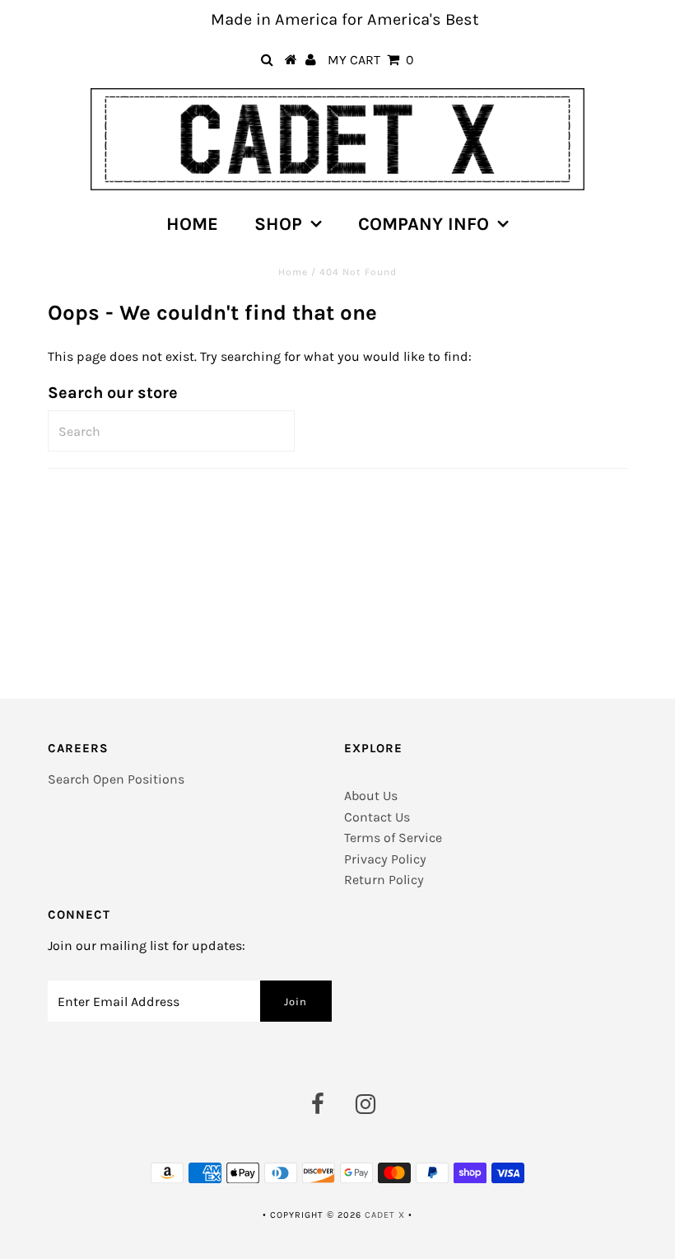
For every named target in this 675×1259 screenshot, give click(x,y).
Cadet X (385, 1215)
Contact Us (377, 817)
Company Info (423, 224)
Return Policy (384, 879)
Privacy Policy (385, 859)
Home (192, 224)
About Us (371, 795)
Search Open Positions (116, 779)
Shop (278, 224)
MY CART (371, 60)
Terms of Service (393, 837)
